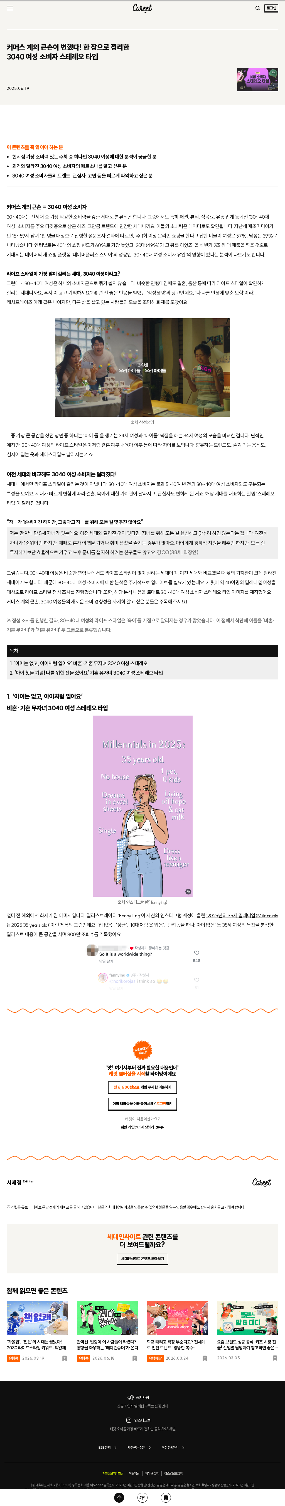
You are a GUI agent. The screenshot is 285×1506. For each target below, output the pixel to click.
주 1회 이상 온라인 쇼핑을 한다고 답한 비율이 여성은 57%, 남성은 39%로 (206, 236)
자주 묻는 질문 (135, 1447)
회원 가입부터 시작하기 (137, 1127)
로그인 (271, 8)
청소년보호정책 (173, 1473)
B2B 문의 (104, 1447)
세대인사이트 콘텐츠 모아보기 (142, 1258)
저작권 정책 (152, 1473)
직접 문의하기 (170, 1447)
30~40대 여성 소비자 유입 (159, 255)
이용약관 (134, 1473)
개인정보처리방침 (112, 1473)
